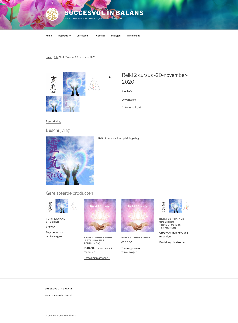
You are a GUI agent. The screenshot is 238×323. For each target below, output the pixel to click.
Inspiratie (63, 35)
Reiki (56, 57)
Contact (100, 35)
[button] (110, 77)
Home (48, 35)
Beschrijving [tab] (53, 121)
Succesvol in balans (104, 12)
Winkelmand (133, 35)
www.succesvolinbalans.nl (58, 295)
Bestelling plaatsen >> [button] (97, 257)
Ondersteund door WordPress (60, 315)
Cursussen (82, 35)
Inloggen (115, 35)
